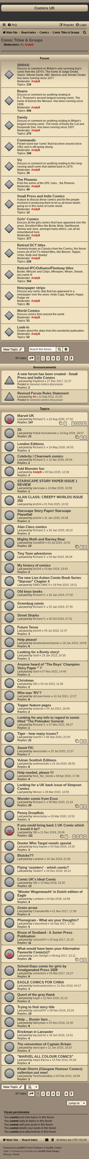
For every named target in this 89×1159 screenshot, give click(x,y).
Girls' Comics (28, 219)
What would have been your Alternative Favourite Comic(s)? (48, 950)
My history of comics (34, 565)
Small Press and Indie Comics (41, 196)
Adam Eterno (41, 1060)
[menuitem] (12, 25)
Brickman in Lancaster (35, 1032)
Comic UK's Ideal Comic (36, 879)
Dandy (22, 117)
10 (84, 423)
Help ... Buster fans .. (33, 1019)
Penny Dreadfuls (30, 813)
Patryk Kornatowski (45, 433)
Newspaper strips (31, 288)
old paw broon (42, 696)
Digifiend (38, 381)
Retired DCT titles (31, 245)
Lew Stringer (41, 955)
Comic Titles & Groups (21, 40)
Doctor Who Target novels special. (44, 843)
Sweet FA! (25, 748)
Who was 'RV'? (29, 693)
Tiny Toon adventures (34, 553)
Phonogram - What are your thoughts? (48, 920)
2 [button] (43, 358)
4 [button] (53, 358)
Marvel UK (25, 416)
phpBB (20, 1147)
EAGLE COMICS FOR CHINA (40, 982)
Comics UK (44, 8)
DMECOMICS (41, 584)
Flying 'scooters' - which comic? (43, 867)
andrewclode (41, 763)
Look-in (23, 327)
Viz (19, 160)
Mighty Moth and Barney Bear (41, 539)
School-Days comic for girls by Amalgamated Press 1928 (41, 968)
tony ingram (40, 846)
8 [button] (66, 358)
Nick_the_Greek (43, 776)
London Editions (30, 444)
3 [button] (48, 358)
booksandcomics (43, 985)
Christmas (25, 680)
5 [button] (58, 358)
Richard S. (39, 419)
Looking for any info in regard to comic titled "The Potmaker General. (48, 719)
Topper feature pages (34, 705)
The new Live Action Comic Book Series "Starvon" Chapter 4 (49, 579)
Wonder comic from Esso (37, 799)
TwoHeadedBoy (43, 1076)
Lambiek (38, 859)
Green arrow (27, 908)
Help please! (27, 639)
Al (22, 44)
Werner (37, 792)
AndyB (29, 44)
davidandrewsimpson (46, 643)
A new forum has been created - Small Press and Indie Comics (47, 376)
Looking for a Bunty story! (38, 652)
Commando (26, 140)
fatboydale (39, 1022)
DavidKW (38, 542)
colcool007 (40, 939)
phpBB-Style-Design (48, 1151)
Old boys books (29, 591)
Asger (36, 998)
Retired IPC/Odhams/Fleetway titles (45, 268)
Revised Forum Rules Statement (43, 393)
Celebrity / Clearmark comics (40, 456)
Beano (22, 91)
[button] (31, 358)
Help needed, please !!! (35, 772)
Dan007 (38, 737)
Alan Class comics (32, 527)
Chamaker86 (41, 911)
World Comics (28, 311)
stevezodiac (40, 751)
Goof (36, 655)
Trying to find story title (36, 1007)
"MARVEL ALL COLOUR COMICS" (45, 1056)
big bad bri (39, 1035)
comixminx (39, 973)
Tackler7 (38, 871)
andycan (38, 708)
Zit (19, 430)
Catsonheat (40, 923)
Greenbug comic (30, 603)
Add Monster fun (30, 469)
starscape (39, 488)
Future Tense (27, 627)
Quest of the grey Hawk (36, 995)
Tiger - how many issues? (37, 733)
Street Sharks (28, 615)
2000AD (23, 65)
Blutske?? (25, 855)
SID (35, 683)
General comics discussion (46, 384)
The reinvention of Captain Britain (44, 1044)
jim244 (37, 504)
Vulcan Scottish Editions (36, 760)
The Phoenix (27, 180)
